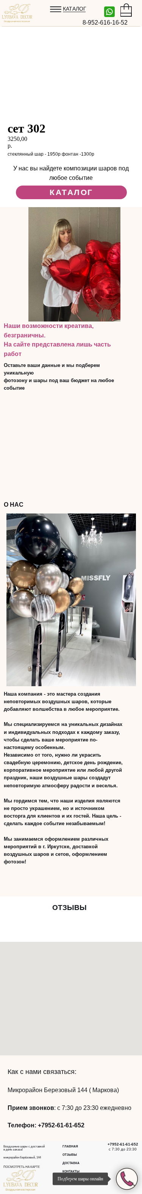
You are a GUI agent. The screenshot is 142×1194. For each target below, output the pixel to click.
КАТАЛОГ (74, 9)
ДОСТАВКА (71, 1163)
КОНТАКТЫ (71, 1171)
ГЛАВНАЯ (70, 1146)
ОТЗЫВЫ (69, 1155)
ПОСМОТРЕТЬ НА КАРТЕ (21, 1167)
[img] (109, 11)
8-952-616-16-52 (105, 22)
